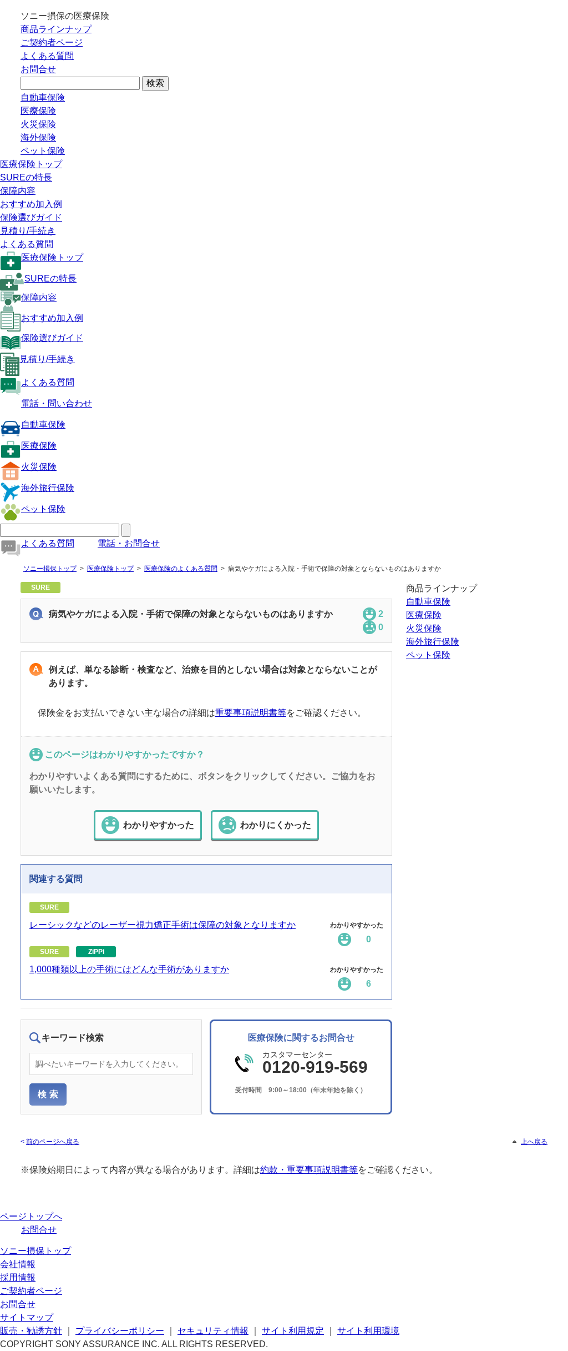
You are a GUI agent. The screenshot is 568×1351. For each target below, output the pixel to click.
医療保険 (38, 110)
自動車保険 (43, 97)
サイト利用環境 (368, 1330)
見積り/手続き (27, 230)
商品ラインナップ (56, 29)
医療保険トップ (31, 164)
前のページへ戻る (52, 1142)
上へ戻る (534, 1142)
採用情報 (18, 1277)
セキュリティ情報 (213, 1330)
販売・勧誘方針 (31, 1330)
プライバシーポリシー (119, 1330)
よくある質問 (47, 56)
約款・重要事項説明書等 (309, 1169)
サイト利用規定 (293, 1330)
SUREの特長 (26, 177)
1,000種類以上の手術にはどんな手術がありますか (129, 969)
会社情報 (18, 1264)
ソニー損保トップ (50, 568)
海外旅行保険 (47, 488)
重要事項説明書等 (250, 712)
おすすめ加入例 (31, 204)
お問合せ (38, 69)
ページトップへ (31, 1216)
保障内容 (18, 190)
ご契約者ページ (52, 42)
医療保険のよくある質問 (180, 568)
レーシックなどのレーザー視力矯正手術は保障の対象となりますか (162, 925)
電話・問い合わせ (56, 403)
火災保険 (38, 124)
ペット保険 (43, 150)
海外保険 (38, 137)
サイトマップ (26, 1317)
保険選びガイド (31, 217)
